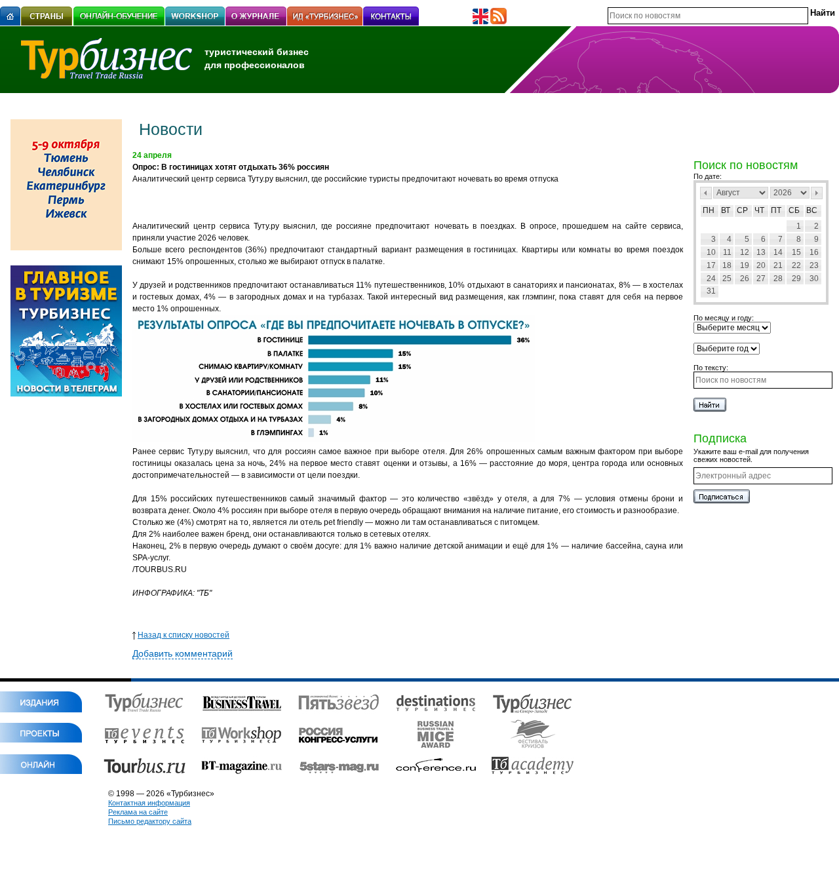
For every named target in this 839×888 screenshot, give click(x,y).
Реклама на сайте (138, 812)
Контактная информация (149, 803)
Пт (776, 210)
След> (817, 193)
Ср (742, 210)
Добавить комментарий (182, 653)
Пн (708, 210)
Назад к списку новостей (183, 635)
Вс (811, 210)
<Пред (706, 193)
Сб (794, 210)
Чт (759, 210)
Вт (725, 210)
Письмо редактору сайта (149, 821)
